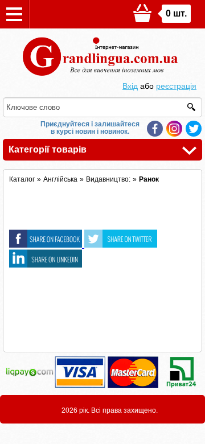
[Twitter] (193, 128)
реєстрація (176, 86)
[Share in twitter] (120, 244)
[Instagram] (174, 128)
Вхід (130, 86)
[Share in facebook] (46, 244)
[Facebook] (154, 128)
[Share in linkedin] (45, 264)
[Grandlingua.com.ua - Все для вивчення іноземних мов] (102, 75)
